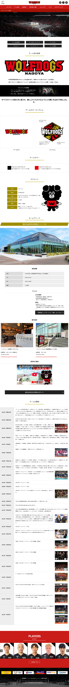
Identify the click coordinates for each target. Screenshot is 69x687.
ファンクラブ (43, 7)
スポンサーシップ (59, 7)
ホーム (2, 10)
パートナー (33, 678)
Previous (1, 650)
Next (68, 650)
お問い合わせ (44, 678)
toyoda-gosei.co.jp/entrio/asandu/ (9, 356)
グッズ (50, 7)
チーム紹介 (16, 7)
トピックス (8, 7)
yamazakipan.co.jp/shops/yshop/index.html (46, 356)
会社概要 (24, 678)
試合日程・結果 (33, 7)
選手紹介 (24, 7)
